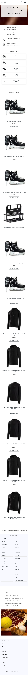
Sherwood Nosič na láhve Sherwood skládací (14, 227)
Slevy (3, 646)
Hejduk (3, 547)
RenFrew (4, 549)
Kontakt (3, 665)
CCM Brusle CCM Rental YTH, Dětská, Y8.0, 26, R (14, 121)
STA (3, 577)
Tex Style (4, 561)
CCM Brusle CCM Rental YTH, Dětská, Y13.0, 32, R (14, 263)
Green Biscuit (18, 572)
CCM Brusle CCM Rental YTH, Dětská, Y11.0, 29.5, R (14, 192)
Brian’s (3, 541)
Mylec (16, 561)
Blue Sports (17, 552)
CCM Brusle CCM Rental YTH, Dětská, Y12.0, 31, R (14, 156)
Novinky (4, 643)
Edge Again (17, 558)
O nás (3, 662)
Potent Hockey (5, 538)
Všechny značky (6, 640)
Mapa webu (4, 654)
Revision (17, 555)
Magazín (4, 651)
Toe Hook (17, 574)
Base (16, 549)
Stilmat (16, 566)
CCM (16, 541)
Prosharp (4, 555)
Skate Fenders (5, 566)
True (3, 580)
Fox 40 (3, 563)
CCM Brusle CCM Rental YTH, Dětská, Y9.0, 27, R (14, 298)
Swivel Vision (5, 574)
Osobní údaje (5, 657)
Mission (3, 572)
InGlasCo (4, 558)
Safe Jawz (17, 569)
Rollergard (17, 563)
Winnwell (17, 538)
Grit (2, 569)
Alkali (16, 577)
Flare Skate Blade (19, 580)
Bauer (16, 544)
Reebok (16, 547)
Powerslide (4, 544)
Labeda (3, 552)
